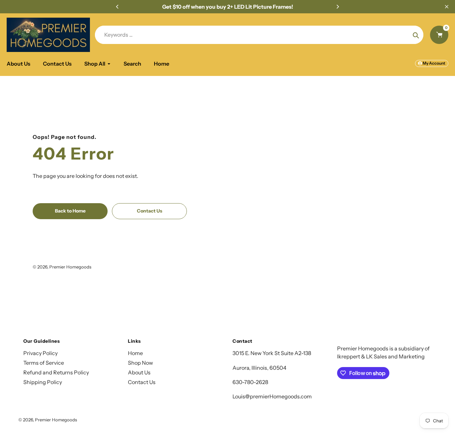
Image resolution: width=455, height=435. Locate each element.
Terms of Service (43, 362)
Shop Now (140, 362)
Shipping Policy (42, 382)
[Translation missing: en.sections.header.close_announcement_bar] (446, 6)
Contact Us (142, 382)
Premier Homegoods (70, 266)
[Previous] (117, 6)
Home (135, 353)
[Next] (337, 6)
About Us (139, 372)
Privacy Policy (40, 353)
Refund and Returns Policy (56, 372)
